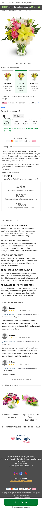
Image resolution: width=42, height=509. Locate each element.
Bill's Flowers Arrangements (21, 2)
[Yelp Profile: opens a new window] (26, 473)
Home (3, 10)
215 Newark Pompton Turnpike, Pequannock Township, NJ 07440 (21, 460)
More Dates (35, 122)
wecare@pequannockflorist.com (21, 466)
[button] (37, 504)
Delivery (7, 117)
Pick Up (20, 116)
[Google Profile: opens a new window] (21, 473)
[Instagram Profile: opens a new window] (16, 473)
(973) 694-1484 (21, 463)
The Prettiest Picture (24, 314)
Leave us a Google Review (21, 480)
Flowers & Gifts (12, 10)
